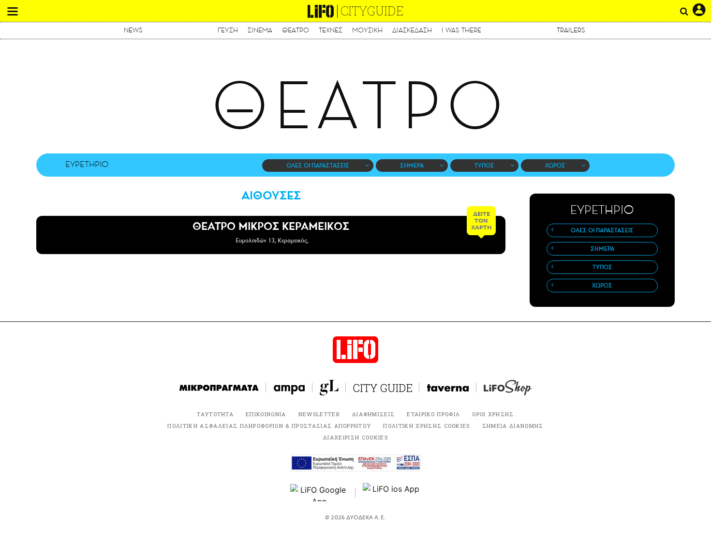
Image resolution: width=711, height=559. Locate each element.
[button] (12, 11)
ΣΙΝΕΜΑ (260, 30)
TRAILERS (571, 30)
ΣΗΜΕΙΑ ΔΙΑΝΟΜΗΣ (513, 426)
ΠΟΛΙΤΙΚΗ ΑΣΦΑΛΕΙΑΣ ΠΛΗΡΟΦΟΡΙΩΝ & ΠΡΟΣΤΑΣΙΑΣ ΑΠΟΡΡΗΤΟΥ (269, 426)
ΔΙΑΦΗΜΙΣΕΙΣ (373, 414)
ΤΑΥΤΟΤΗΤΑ (215, 414)
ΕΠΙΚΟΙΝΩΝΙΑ (266, 414)
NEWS (133, 30)
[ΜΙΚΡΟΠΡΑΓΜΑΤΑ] (219, 388)
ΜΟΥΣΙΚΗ (367, 30)
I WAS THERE (461, 30)
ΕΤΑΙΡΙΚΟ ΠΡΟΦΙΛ (433, 414)
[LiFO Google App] (319, 492)
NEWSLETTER (319, 414)
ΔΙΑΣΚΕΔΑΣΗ (412, 30)
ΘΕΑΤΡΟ (295, 30)
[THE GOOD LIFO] (329, 387)
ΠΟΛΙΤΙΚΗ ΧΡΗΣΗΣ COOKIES (426, 426)
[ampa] (289, 388)
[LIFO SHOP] (508, 387)
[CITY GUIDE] (382, 388)
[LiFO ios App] (392, 492)
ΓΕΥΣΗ (228, 30)
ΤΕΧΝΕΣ (330, 30)
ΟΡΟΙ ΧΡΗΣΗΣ (493, 414)
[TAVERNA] (448, 388)
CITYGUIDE (372, 11)
